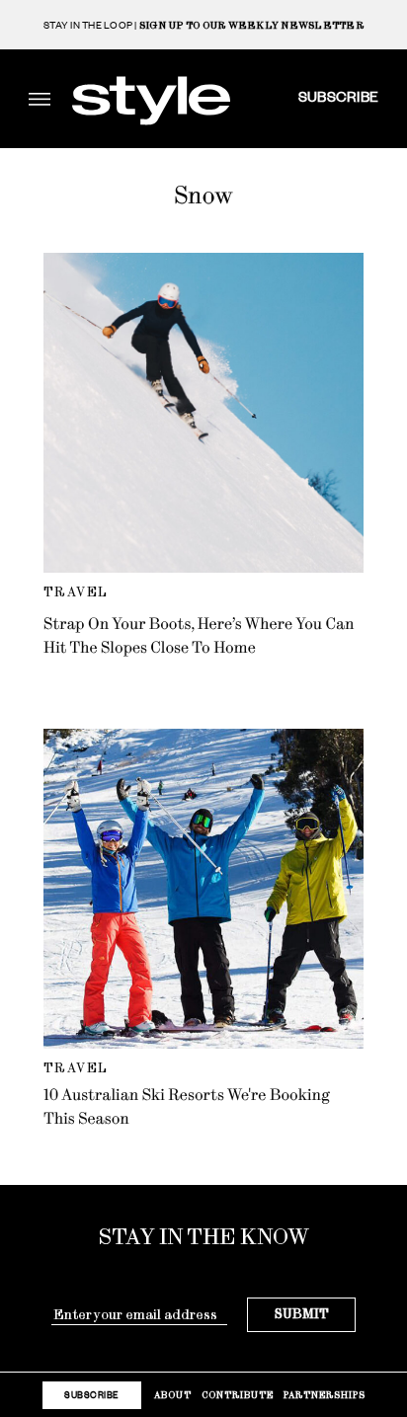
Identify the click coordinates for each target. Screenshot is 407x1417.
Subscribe (338, 96)
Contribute (238, 1394)
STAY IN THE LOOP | (203, 25)
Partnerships (325, 1394)
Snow (203, 195)
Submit (302, 1313)
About (173, 1394)
